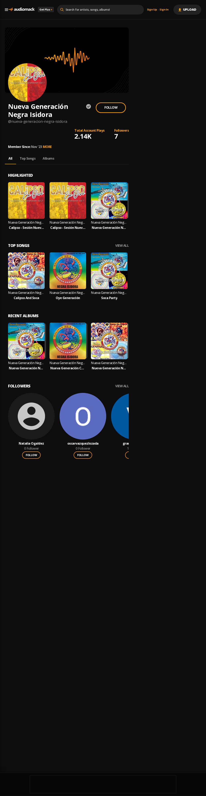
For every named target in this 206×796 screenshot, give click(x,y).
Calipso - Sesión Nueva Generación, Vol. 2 (26, 228)
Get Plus (45, 9)
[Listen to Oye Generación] (67, 270)
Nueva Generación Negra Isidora (26, 222)
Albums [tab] (48, 158)
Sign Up (152, 9)
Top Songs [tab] (28, 158)
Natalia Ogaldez (31, 443)
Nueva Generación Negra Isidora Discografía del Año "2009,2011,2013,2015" (109, 228)
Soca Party (109, 298)
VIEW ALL (122, 246)
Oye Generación (68, 298)
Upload (190, 9)
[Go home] (21, 9)
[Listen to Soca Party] (109, 270)
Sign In (164, 9)
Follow (110, 107)
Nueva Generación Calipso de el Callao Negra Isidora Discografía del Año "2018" (67, 368)
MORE (47, 147)
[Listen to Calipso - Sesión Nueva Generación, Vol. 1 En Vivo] (67, 200)
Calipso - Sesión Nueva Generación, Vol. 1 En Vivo (67, 228)
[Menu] (6, 9)
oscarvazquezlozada (83, 443)
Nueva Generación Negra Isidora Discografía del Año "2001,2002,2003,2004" (109, 368)
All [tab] (10, 158)
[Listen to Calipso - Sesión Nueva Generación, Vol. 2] (26, 200)
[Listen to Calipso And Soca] (26, 270)
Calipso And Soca (26, 298)
